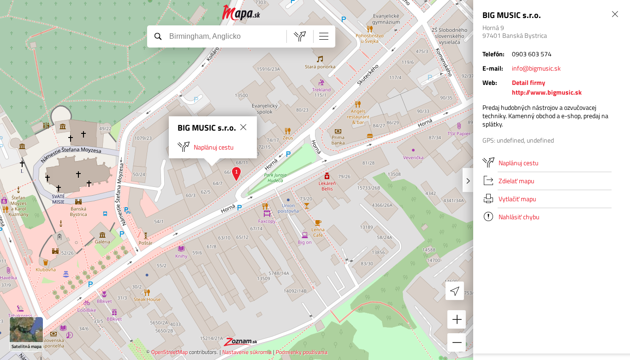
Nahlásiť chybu (519, 217)
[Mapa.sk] (241, 13)
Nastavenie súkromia (247, 352)
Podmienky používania (301, 352)
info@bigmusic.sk (536, 68)
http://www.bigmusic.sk (547, 92)
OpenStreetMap (169, 352)
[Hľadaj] (158, 36)
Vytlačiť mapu (517, 199)
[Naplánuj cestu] (300, 36)
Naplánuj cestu (213, 147)
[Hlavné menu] (324, 36)
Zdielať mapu (516, 181)
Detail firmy (528, 82)
